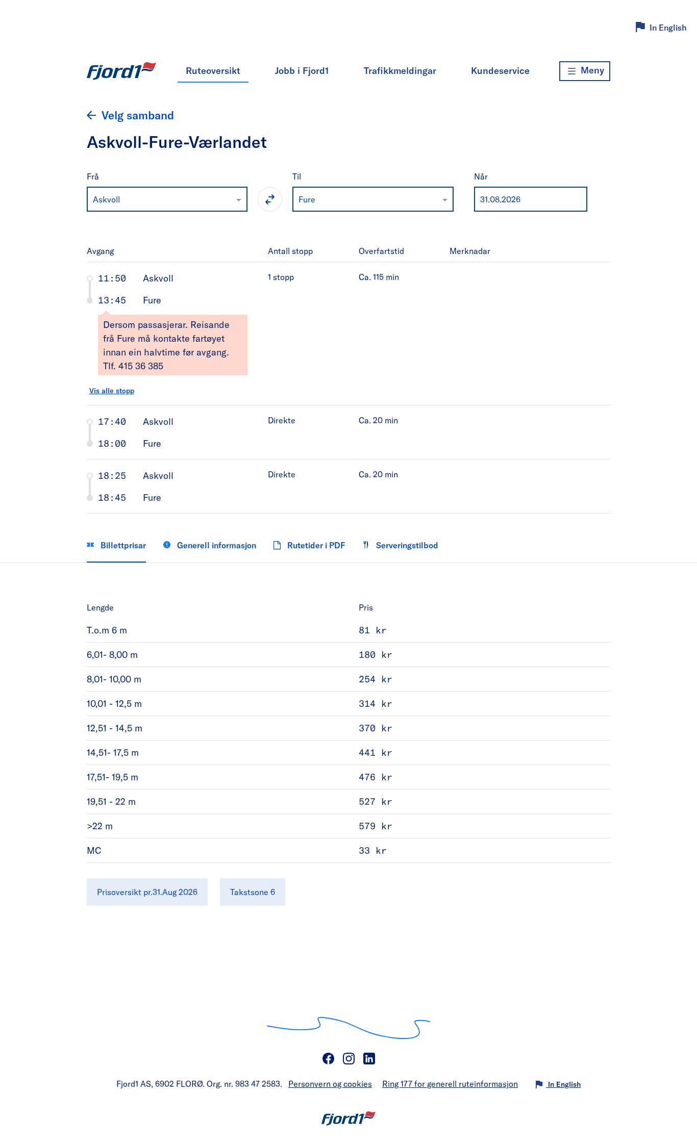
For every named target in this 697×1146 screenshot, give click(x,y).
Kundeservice (500, 70)
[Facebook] (328, 1059)
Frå (93, 176)
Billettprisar (122, 545)
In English (668, 27)
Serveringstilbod (406, 545)
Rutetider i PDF (315, 545)
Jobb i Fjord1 (302, 70)
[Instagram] (348, 1059)
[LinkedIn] (369, 1059)
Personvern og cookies (330, 1083)
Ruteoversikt (213, 70)
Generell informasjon (215, 545)
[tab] (349, 333)
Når (481, 176)
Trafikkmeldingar (400, 70)
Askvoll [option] (106, 199)
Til (296, 176)
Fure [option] (306, 199)
